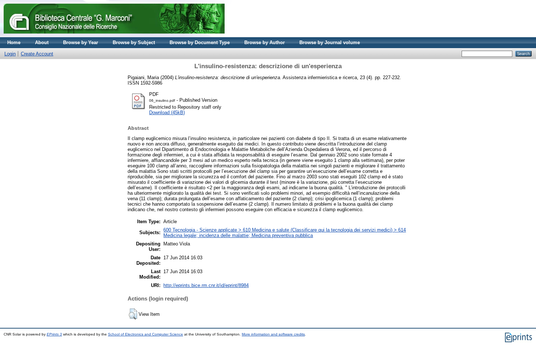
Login (10, 54)
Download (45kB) (167, 112)
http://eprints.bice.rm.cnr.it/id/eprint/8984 (206, 285)
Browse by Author (264, 42)
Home (13, 42)
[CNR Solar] (114, 35)
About (41, 42)
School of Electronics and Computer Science (145, 334)
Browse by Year (80, 42)
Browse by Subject (134, 42)
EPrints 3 (54, 334)
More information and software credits (273, 334)
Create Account (37, 54)
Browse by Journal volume (329, 42)
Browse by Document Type (200, 42)
